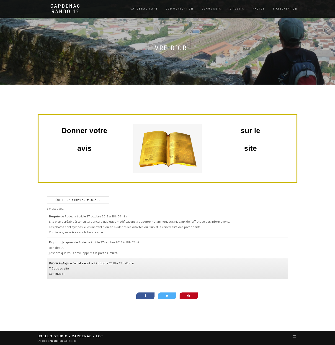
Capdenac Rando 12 (65, 8)
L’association (285, 8)
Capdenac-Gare (144, 8)
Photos (259, 8)
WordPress (70, 340)
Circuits (236, 8)
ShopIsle (43, 340)
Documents (211, 8)
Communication (179, 8)
